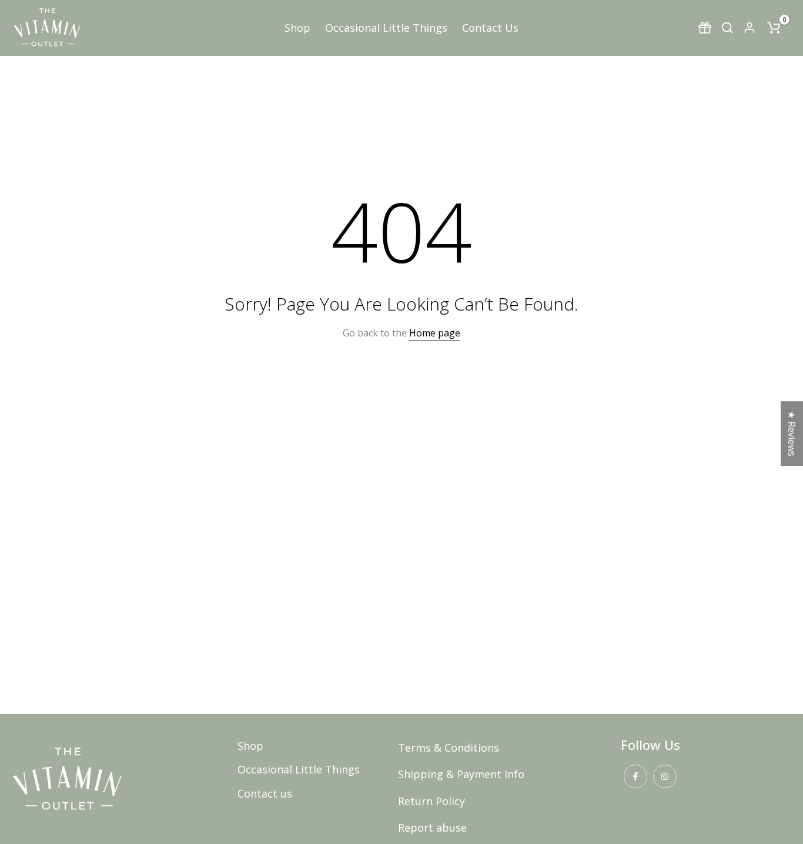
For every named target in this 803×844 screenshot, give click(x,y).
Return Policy (431, 801)
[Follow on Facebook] (635, 776)
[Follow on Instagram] (665, 776)
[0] (773, 27)
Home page (434, 332)
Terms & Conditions (448, 747)
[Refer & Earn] (705, 27)
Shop (297, 28)
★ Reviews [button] (791, 433)
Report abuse (432, 827)
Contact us (264, 793)
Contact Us (490, 28)
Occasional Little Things (386, 28)
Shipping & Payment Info (461, 774)
